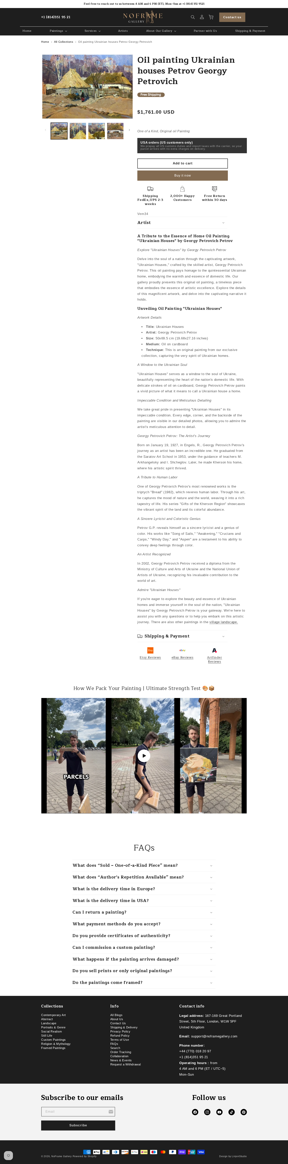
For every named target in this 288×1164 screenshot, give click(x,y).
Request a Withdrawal (125, 1064)
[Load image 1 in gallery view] (59, 131)
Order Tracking (120, 1052)
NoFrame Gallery (61, 1156)
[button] (192, 17)
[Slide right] (129, 130)
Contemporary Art (53, 1015)
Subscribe (78, 1125)
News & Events (121, 1060)
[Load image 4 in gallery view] (115, 131)
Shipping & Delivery (124, 1027)
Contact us (232, 17)
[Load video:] (144, 756)
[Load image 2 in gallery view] (78, 131)
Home (45, 41)
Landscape (48, 1023)
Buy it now (182, 175)
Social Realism (51, 1032)
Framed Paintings (53, 1048)
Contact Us (118, 1023)
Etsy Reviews (150, 657)
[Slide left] (45, 130)
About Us (116, 1019)
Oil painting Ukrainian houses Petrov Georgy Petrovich (115, 41)
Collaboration (119, 1056)
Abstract (47, 1019)
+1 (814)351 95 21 (56, 17)
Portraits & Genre (53, 1027)
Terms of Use (119, 1040)
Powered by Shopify (85, 1156)
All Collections (63, 41)
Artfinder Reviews (214, 659)
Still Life (46, 1036)
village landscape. (223, 622)
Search (115, 1048)
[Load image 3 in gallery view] (96, 131)
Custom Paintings (53, 1040)
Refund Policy (120, 1036)
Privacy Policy (120, 1032)
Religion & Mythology (56, 1044)
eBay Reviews (183, 657)
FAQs (114, 1044)
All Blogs (116, 1015)
